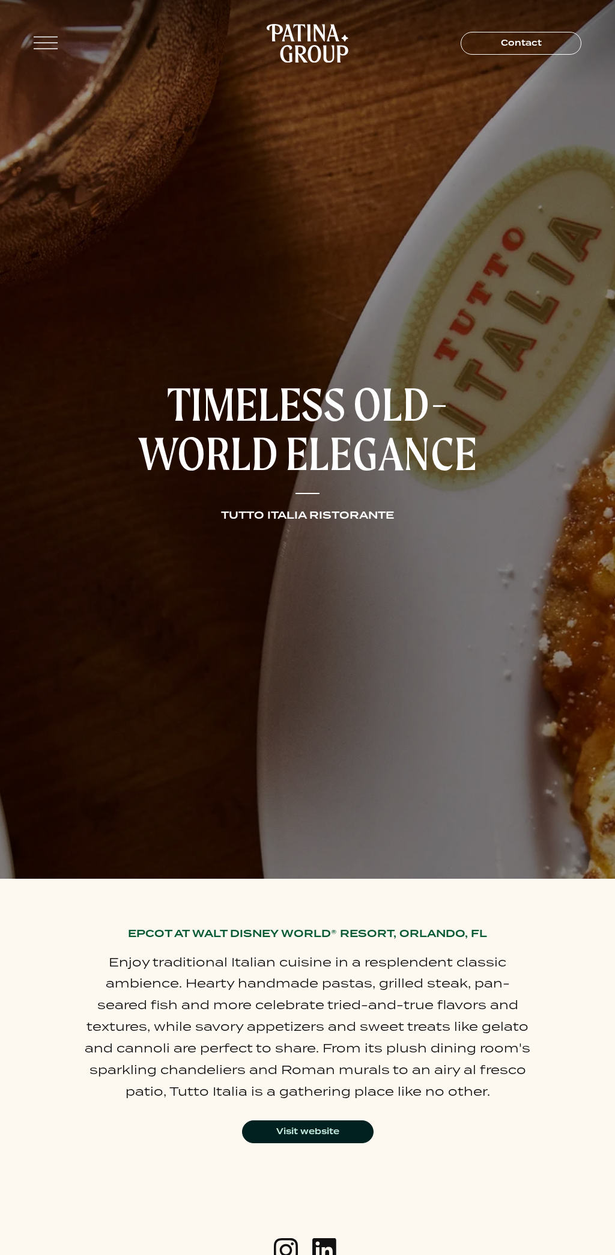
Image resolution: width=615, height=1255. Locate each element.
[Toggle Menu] (46, 43)
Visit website (307, 1131)
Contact (521, 43)
